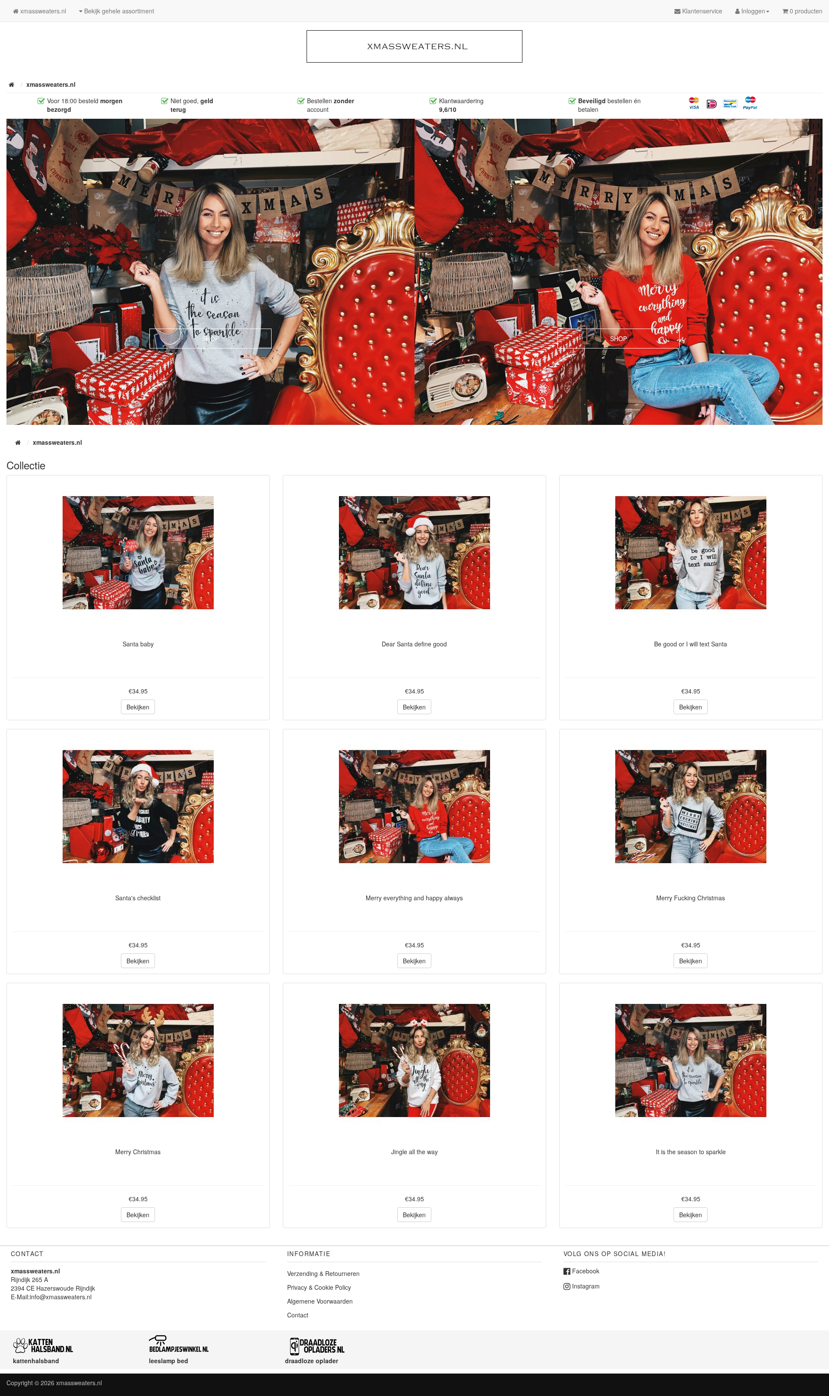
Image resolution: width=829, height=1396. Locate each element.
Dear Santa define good (414, 643)
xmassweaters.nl (79, 1382)
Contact (297, 1315)
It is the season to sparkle (691, 1151)
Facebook (584, 1270)
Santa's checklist (138, 897)
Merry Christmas (138, 1151)
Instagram (585, 1286)
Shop (210, 338)
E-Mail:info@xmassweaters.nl (51, 1296)
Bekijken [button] (138, 707)
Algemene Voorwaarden (320, 1301)
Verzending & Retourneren (323, 1273)
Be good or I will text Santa (690, 643)
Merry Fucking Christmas (690, 897)
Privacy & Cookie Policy (319, 1287)
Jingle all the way (414, 1151)
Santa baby (138, 643)
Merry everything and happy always (414, 897)
